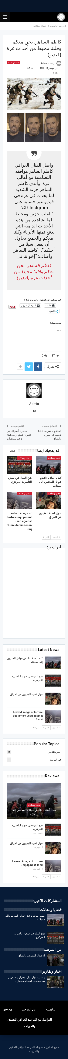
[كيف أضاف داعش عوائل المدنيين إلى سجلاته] (48, 465)
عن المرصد (55, 759)
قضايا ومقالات (13, 63)
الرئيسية (51, 1009)
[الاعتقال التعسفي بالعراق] (55, 960)
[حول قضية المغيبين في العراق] (48, 500)
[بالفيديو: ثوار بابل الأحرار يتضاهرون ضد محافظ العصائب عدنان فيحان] (55, 982)
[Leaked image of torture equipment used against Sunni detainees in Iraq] (19, 500)
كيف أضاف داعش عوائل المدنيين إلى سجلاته (34, 812)
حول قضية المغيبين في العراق (26, 694)
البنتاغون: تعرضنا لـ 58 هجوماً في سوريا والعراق (49, 434)
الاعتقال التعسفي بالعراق (31, 955)
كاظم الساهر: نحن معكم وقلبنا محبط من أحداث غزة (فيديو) (34, 271)
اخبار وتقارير (55, 751)
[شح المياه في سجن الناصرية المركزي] (19, 465)
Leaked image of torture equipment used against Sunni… (28, 716)
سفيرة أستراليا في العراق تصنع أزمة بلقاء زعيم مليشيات (19, 434)
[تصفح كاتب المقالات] (34, 390)
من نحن (7, 1009)
